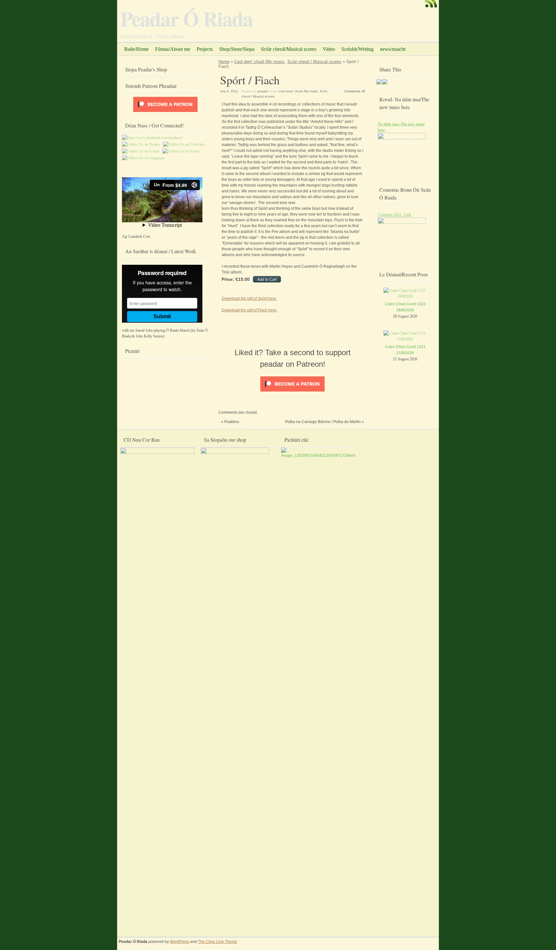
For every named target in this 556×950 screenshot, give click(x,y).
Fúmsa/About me (172, 49)
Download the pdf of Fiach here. (249, 310)
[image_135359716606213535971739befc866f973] (326, 455)
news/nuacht (392, 49)
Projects (205, 49)
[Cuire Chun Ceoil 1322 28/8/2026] (405, 296)
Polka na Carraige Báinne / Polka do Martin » (324, 422)
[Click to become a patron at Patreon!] (292, 392)
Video (329, 49)
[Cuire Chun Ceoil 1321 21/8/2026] (405, 339)
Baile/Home (136, 49)
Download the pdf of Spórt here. (249, 298)
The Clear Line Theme (217, 941)
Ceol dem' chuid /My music (259, 61)
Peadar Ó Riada (186, 18)
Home (223, 61)
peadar (262, 91)
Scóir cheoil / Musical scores (314, 61)
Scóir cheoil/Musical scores (288, 49)
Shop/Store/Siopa (237, 49)
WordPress (179, 941)
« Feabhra (230, 422)
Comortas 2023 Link (394, 214)
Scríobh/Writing (357, 49)
